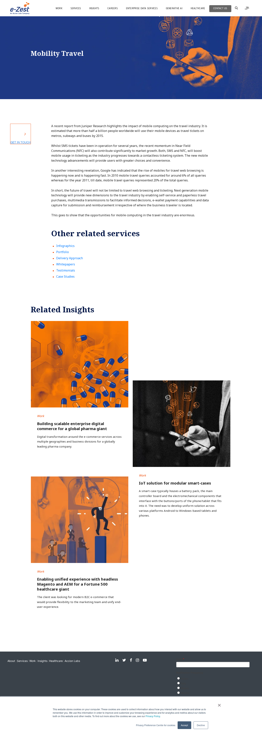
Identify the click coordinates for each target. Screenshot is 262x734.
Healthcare (56, 660)
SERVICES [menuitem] (76, 8)
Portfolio (62, 252)
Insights (42, 660)
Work (32, 660)
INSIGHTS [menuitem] (94, 8)
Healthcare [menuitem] (198, 8)
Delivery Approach (69, 258)
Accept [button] (184, 725)
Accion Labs (72, 660)
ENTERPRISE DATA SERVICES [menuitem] (142, 8)
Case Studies (65, 276)
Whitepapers (65, 264)
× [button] (219, 704)
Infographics (65, 246)
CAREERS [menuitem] (112, 8)
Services (22, 660)
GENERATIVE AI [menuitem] (174, 8)
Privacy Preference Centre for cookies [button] (155, 725)
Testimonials (65, 270)
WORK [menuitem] (59, 8)
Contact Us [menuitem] (220, 8)
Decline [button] (201, 725)
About (11, 660)
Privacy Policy (153, 716)
